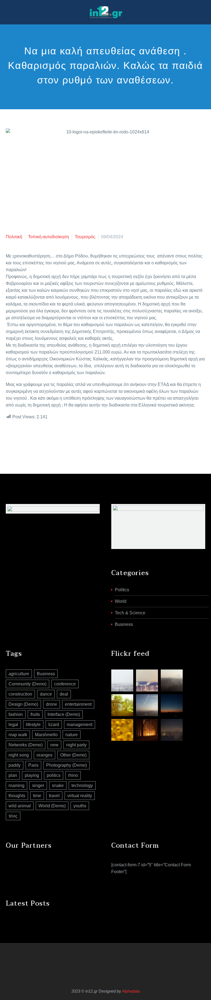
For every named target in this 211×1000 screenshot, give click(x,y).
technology (82, 785)
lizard (53, 724)
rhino (73, 775)
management (79, 724)
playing (32, 775)
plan (13, 775)
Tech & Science (130, 612)
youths (79, 805)
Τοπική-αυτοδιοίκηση (48, 236)
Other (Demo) (73, 755)
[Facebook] (9, 439)
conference (65, 684)
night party (76, 745)
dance (46, 694)
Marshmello (46, 734)
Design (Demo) (23, 704)
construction (20, 694)
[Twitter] (17, 439)
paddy (15, 765)
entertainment (78, 704)
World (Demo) (52, 805)
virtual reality (79, 795)
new (54, 745)
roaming (16, 785)
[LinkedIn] (42, 439)
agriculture (19, 673)
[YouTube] (109, 958)
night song (19, 755)
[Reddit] (50, 439)
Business (124, 624)
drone (51, 704)
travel (54, 795)
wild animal (20, 805)
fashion (16, 714)
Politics (122, 589)
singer (38, 785)
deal (64, 694)
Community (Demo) (27, 684)
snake (58, 785)
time (37, 795)
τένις (13, 816)
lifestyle (33, 724)
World (120, 601)
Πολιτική (14, 236)
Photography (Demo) (66, 765)
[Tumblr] (34, 439)
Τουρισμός (85, 236)
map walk (18, 734)
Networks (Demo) (26, 745)
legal (13, 724)
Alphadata (131, 991)
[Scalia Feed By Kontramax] (122, 680)
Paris (33, 765)
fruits (35, 714)
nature (71, 734)
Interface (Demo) (64, 714)
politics (53, 775)
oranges (44, 755)
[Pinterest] (26, 439)
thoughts (17, 795)
